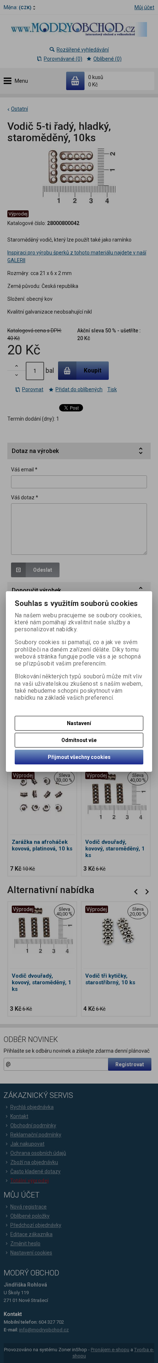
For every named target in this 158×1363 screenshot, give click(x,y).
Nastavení (79, 723)
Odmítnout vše (79, 740)
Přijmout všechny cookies (79, 757)
